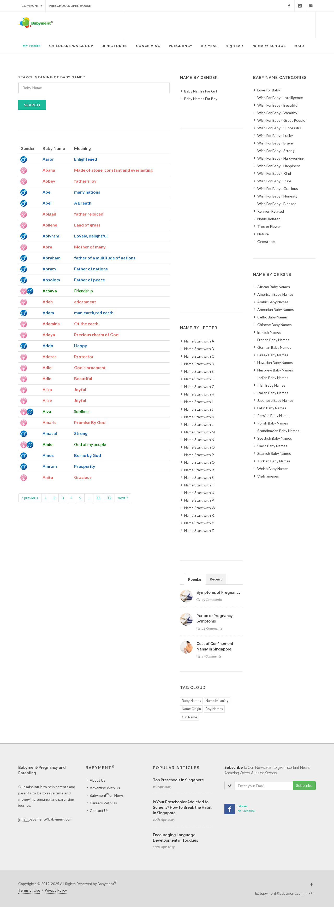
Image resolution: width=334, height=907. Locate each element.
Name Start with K (199, 417)
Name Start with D (199, 364)
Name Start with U (199, 492)
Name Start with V (199, 500)
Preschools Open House (70, 6)
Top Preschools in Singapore (178, 780)
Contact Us (99, 810)
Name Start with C (199, 356)
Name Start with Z (199, 530)
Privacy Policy (56, 890)
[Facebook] (289, 5)
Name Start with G (199, 386)
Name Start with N (199, 439)
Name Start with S (199, 477)
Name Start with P (199, 454)
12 (109, 498)
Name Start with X (199, 515)
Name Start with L (198, 424)
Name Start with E (199, 371)
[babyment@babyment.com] (310, 5)
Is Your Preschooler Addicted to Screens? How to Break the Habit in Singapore (182, 807)
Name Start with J (198, 409)
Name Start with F (198, 379)
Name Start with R (199, 470)
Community (31, 6)
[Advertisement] (220, 25)
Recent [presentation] (216, 579)
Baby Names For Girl (200, 91)
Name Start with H (199, 394)
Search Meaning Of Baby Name (51, 77)
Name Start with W (199, 507)
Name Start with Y (199, 523)
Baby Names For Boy (200, 98)
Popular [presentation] (195, 579)
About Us (97, 780)
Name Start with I (198, 401)
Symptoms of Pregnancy (218, 592)
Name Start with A (199, 341)
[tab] (195, 579)
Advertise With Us (105, 788)
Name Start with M (199, 432)
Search (32, 105)
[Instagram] (300, 5)
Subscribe (304, 785)
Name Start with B (199, 348)
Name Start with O (199, 447)
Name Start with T (199, 485)
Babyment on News (107, 795)
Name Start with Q (199, 462)
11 (99, 498)
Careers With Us (103, 803)
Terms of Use (29, 890)
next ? (123, 498)
